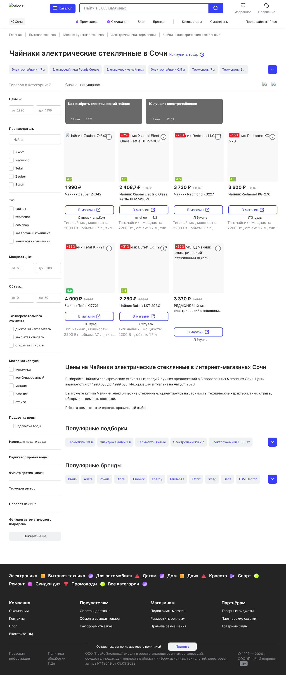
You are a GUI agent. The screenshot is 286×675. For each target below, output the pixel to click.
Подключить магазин (168, 611)
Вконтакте (17, 634)
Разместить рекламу (168, 618)
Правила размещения (168, 626)
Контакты (17, 618)
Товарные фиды (235, 626)
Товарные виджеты (238, 611)
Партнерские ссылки (239, 618)
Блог (13, 626)
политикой (153, 646)
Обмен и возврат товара (100, 618)
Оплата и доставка (95, 611)
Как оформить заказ (96, 626)
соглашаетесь (131, 646)
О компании (19, 611)
